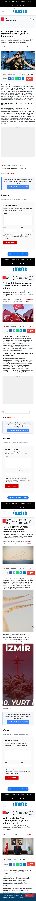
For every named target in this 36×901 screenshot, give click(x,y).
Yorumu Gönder (10, 242)
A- (25, 74)
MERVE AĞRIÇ (10, 173)
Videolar (23, 1)
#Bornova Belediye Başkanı (10, 168)
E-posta (21, 227)
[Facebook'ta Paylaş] (9, 78)
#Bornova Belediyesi (18, 165)
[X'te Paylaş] (12, 78)
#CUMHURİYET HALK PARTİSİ (21, 412)
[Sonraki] (33, 19)
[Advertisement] (18, 143)
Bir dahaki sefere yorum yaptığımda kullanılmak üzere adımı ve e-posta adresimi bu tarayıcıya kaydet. (18, 236)
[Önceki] (31, 19)
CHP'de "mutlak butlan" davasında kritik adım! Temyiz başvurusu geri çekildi (18, 19)
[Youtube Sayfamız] (23, 5)
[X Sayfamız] (12, 5)
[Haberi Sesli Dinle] (22, 74)
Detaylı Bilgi (24, 899)
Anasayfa (7, 1)
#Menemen (9, 412)
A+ (29, 74)
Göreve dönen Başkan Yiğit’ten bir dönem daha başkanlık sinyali (31, 278)
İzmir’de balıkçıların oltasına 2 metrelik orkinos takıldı (21, 278)
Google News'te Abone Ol (19, 187)
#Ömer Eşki (23, 168)
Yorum (5, 213)
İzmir (13, 26)
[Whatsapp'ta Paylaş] (16, 78)
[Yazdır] (32, 74)
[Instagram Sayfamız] (17, 5)
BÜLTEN (29, 543)
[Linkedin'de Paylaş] (23, 78)
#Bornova (7, 165)
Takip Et (29, 78)
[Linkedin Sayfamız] (20, 5)
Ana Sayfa (7, 26)
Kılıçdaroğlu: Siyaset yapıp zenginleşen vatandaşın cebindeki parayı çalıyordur (26, 277)
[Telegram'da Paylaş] (19, 78)
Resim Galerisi (15, 1)
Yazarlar (29, 1)
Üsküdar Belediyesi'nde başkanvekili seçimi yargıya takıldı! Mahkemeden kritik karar (15, 278)
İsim (5, 227)
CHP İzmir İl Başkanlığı (9, 358)
